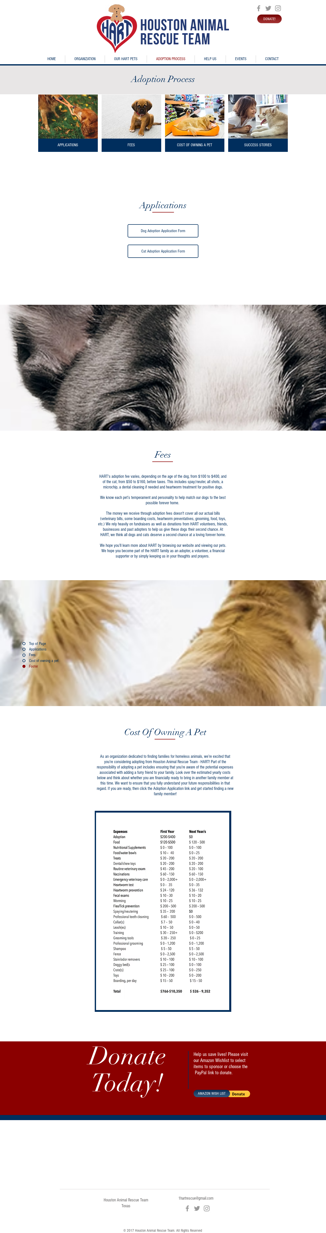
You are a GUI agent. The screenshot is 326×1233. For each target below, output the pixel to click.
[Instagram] (278, 8)
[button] (238, 1094)
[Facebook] (259, 8)
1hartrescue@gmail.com (195, 1198)
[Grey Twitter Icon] (268, 8)
